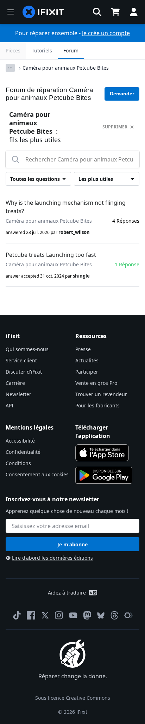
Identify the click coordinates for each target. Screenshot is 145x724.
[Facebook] (31, 615)
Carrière (15, 383)
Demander (122, 93)
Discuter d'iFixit (24, 371)
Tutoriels (42, 50)
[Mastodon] (87, 615)
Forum (70, 50)
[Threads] (114, 615)
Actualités (87, 360)
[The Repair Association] (128, 615)
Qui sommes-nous (27, 349)
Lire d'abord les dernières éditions (52, 557)
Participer (86, 371)
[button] (97, 12)
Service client (21, 360)
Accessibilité (20, 440)
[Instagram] (59, 615)
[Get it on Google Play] (103, 475)
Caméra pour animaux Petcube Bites (66, 67)
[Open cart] (115, 12)
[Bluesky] (101, 615)
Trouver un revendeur (101, 394)
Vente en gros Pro (96, 383)
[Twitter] (45, 615)
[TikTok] (17, 615)
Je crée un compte (106, 33)
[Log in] (134, 12)
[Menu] (10, 12)
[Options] (10, 68)
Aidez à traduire (67, 592)
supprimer (114, 127)
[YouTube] (73, 615)
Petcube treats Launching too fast (51, 255)
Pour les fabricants (97, 405)
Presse (83, 349)
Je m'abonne (72, 544)
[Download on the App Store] (102, 452)
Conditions (18, 463)
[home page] (43, 12)
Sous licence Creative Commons (72, 697)
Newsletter (18, 394)
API (9, 405)
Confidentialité (23, 452)
